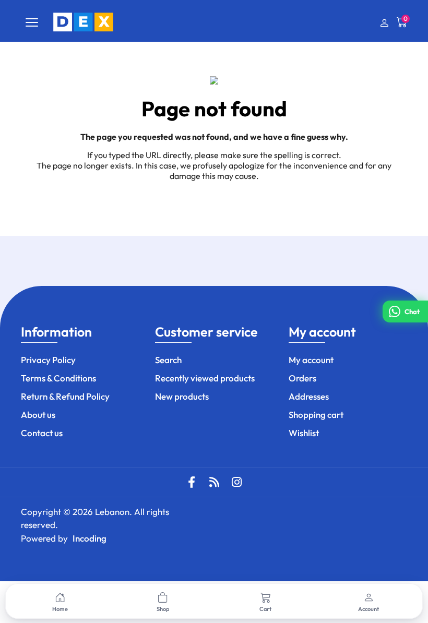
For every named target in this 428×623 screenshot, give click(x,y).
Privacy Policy (48, 359)
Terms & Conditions (58, 378)
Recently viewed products (205, 378)
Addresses (309, 396)
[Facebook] (191, 482)
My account (311, 359)
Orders (302, 378)
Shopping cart (316, 414)
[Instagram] (236, 482)
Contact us (42, 432)
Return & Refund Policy (65, 396)
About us (38, 414)
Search (168, 359)
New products (182, 396)
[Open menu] (32, 22)
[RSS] (214, 482)
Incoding (89, 538)
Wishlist (304, 432)
